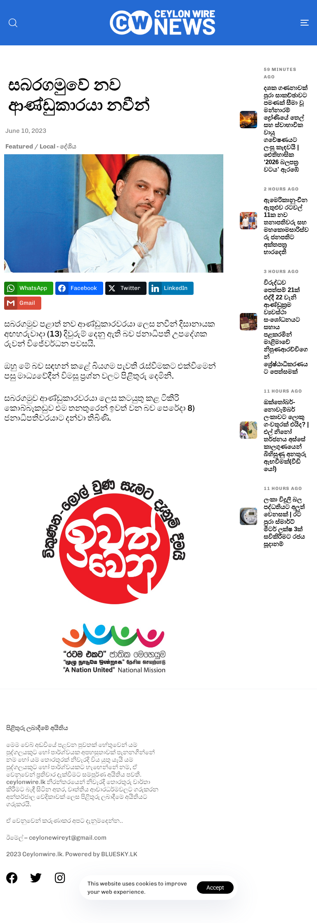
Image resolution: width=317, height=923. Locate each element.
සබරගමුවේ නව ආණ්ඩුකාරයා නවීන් (79, 94)
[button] (12, 22)
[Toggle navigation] (258, 22)
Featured (19, 146)
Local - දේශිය (58, 146)
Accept (215, 887)
